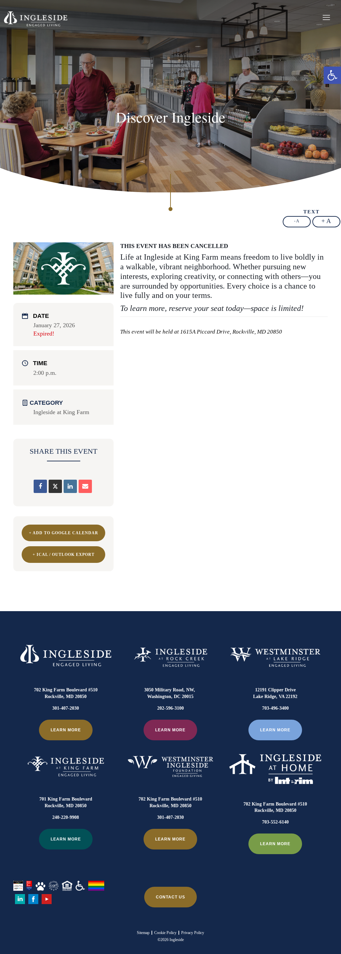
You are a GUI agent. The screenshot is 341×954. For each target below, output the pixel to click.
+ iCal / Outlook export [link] (64, 554)
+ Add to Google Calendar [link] (63, 533)
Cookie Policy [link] (165, 932)
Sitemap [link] (143, 932)
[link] (332, 75)
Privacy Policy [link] (192, 932)
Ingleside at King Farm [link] (61, 412)
